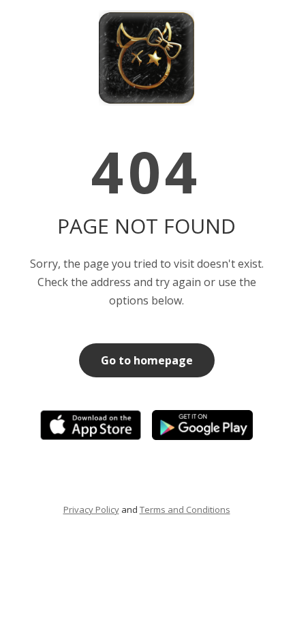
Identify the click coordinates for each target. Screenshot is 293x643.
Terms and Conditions (185, 509)
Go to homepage (147, 360)
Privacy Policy (91, 509)
